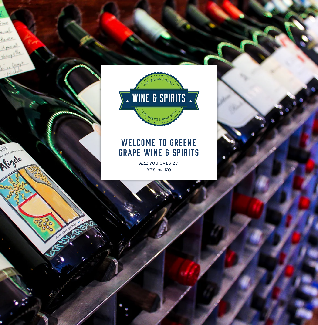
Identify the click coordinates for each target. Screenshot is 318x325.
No (168, 170)
